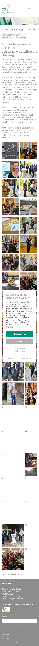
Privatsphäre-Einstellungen (19, 349)
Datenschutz (5, 638)
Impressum (5, 634)
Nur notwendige (19, 341)
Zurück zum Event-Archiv (12, 574)
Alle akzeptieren (19, 334)
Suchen (19, 625)
